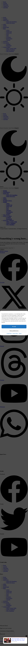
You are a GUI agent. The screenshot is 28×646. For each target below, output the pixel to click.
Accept (14, 326)
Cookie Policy (9, 333)
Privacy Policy (15, 333)
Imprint (20, 333)
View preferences (14, 330)
